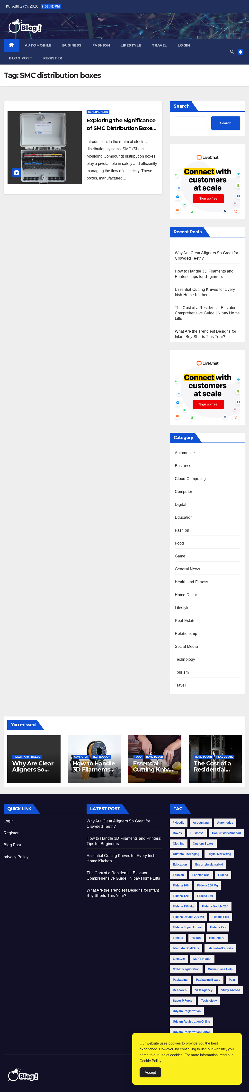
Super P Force (183, 1000)
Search (182, 106)
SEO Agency (204, 990)
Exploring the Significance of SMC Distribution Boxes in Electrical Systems (121, 128)
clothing (178, 843)
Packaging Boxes (208, 979)
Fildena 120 (181, 896)
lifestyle (179, 958)
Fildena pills (221, 917)
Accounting (201, 822)
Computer (183, 492)
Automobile (38, 45)
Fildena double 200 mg (188, 917)
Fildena (223, 875)
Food (179, 543)
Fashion (101, 45)
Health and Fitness (191, 582)
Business (72, 45)
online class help (220, 969)
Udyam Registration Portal (191, 1032)
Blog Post (21, 58)
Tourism (182, 672)
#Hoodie (178, 822)
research (180, 990)
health (196, 938)
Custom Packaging (186, 854)
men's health (202, 958)
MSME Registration (186, 969)
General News (98, 112)
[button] (232, 52)
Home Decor (186, 595)
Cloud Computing (190, 479)
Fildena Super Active (187, 927)
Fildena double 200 (215, 906)
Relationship (186, 633)
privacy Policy (16, 857)
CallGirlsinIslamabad (226, 833)
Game (180, 556)
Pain (232, 979)
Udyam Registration (187, 1011)
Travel (159, 45)
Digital (180, 504)
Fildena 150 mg (183, 906)
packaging (180, 979)
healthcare (216, 938)
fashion (178, 875)
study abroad (230, 990)
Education (184, 517)
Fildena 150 (205, 896)
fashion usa (201, 875)
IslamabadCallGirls (186, 948)
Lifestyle (131, 45)
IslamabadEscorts (220, 948)
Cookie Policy (150, 1061)
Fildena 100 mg (207, 885)
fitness (178, 938)
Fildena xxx (218, 927)
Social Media (186, 646)
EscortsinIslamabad (209, 864)
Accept (150, 1072)
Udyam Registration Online (191, 1021)
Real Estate (185, 621)
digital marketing (219, 854)
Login (184, 45)
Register (52, 58)
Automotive (225, 822)
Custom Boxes (203, 843)
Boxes (177, 833)
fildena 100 (181, 885)
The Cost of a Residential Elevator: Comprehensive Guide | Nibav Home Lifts (207, 313)
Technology (185, 659)
